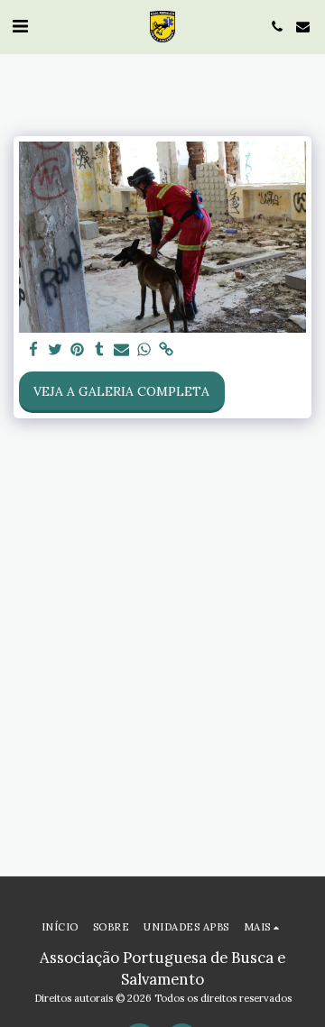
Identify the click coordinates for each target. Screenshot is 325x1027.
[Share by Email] (122, 350)
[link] (166, 350)
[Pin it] (78, 350)
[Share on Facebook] (33, 350)
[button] (20, 25)
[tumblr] (100, 350)
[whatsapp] (144, 350)
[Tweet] (56, 350)
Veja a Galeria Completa (121, 391)
